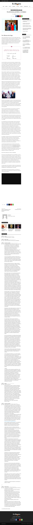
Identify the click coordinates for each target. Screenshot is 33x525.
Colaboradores (10, 228)
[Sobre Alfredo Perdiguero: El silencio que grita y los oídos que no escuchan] (18, 226)
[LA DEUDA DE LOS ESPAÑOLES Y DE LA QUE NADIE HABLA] (5, 226)
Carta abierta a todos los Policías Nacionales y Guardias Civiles (11, 230)
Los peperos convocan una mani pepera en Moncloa (26, 44)
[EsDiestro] (12, 14)
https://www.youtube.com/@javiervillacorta (10, 421)
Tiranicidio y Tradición (25, 31)
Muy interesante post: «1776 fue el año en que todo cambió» (26, 37)
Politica (2, 228)
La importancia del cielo (18, 209)
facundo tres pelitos (7, 403)
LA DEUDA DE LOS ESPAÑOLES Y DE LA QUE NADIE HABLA (4, 230)
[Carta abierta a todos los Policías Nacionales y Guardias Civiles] (11, 226)
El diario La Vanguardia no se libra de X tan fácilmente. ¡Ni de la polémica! (6, 210)
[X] (30, 1)
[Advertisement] (11, 193)
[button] (30, 6)
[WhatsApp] (22, 16)
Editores (16, 228)
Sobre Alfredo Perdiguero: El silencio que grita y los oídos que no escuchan (18, 230)
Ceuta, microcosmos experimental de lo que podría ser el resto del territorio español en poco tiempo (27, 29)
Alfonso (5, 383)
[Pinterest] (20, 16)
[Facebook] (16, 16)
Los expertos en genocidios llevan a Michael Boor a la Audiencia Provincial (27, 41)
